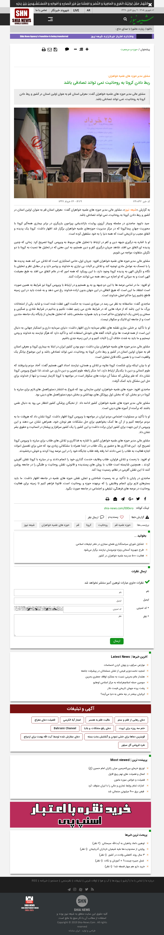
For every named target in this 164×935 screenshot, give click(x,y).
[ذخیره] (55, 49)
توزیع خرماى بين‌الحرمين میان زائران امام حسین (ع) (117, 768)
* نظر (146, 616)
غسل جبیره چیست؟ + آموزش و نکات (120, 861)
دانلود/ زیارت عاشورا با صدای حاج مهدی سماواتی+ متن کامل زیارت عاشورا (112, 29)
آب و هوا (104, 881)
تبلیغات (78, 881)
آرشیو (126, 881)
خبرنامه (44, 881)
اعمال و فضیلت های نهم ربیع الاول (126, 774)
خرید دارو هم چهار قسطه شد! (125, 866)
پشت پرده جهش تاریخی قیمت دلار (126, 688)
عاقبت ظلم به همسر (99, 720)
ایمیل (146, 600)
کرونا (88, 525)
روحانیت (103, 525)
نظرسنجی (66, 881)
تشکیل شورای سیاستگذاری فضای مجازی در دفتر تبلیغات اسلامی (110, 544)
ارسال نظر (93, 517)
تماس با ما (41, 10)
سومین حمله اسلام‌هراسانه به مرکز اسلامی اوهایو (119, 682)
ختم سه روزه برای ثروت (132, 728)
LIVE (76, 10)
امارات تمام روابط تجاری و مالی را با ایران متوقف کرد (116, 786)
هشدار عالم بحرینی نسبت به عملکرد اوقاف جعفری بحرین (115, 677)
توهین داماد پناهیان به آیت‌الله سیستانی (118, 843)
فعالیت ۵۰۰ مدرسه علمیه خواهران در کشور (121, 556)
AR (88, 10)
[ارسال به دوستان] (50, 49)
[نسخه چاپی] (44, 49)
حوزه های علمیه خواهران (55, 525)
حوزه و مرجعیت (129, 49)
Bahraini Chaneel (65, 728)
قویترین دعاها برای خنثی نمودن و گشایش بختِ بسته (116, 737)
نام (147, 591)
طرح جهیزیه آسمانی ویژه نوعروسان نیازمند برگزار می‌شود (114, 550)
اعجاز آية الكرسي (72, 720)
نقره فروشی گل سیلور (133, 745)
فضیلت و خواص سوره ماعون (129, 780)
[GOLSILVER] (80, 815)
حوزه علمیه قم (123, 525)
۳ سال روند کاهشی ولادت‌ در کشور (122, 855)
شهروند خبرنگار (60, 10)
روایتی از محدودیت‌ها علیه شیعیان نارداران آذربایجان (112, 849)
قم (77, 525)
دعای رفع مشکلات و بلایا (97, 728)
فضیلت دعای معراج (45, 720)
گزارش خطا (138, 517)
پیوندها (116, 881)
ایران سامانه (74, 931)
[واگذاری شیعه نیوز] (82, 35)
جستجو (54, 881)
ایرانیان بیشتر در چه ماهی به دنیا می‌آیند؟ (123, 694)
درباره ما (149, 881)
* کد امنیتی (143, 608)
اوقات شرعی (90, 881)
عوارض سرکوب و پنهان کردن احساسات (124, 665)
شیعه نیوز (130, 209)
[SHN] (22, 16)
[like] (117, 518)
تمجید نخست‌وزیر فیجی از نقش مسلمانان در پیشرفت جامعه (113, 671)
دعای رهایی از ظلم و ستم (131, 720)
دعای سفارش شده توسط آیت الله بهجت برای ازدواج (52, 737)
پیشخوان (145, 49)
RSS (34, 881)
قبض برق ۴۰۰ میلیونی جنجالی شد (126, 791)
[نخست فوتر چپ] (30, 903)
